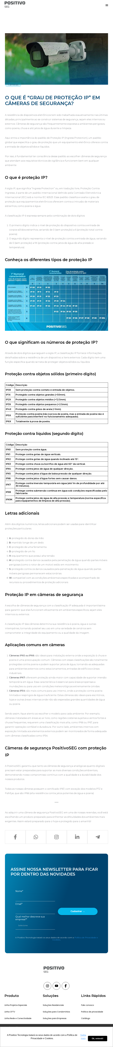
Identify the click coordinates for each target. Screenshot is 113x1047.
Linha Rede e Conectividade (18, 1018)
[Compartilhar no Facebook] (15, 837)
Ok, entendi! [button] (97, 1038)
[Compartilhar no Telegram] (97, 837)
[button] (106, 5)
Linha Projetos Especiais (16, 1005)
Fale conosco (87, 1005)
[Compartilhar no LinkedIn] (77, 837)
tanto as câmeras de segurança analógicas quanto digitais (71, 766)
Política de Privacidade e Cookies (75, 938)
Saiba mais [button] (83, 1037)
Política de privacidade (92, 1011)
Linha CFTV (10, 1011)
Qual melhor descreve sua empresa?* (30, 918)
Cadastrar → (78, 911)
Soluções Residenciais (53, 1005)
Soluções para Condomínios (56, 1011)
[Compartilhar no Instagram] (56, 837)
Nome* (19, 891)
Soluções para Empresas (54, 1018)
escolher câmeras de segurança (88, 156)
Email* (18, 904)
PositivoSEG (14, 766)
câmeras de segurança (33, 605)
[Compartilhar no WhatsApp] (36, 837)
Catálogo (85, 1018)
